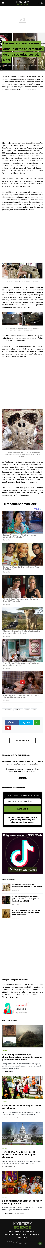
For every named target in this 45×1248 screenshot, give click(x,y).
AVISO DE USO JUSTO (12, 1235)
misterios (18, 710)
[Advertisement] (22, 116)
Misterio (5, 37)
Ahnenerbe (7, 710)
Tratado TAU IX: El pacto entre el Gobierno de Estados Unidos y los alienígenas (19, 1154)
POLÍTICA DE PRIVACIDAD (25, 1232)
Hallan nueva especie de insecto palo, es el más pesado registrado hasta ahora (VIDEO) (25, 899)
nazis (27, 710)
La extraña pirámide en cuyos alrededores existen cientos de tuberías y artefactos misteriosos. (22, 1057)
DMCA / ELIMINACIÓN (31, 1235)
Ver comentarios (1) (22, 740)
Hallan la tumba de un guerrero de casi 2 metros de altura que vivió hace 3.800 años (26, 912)
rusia (34, 710)
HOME (10, 1232)
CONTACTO (22, 1238)
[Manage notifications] (40, 1243)
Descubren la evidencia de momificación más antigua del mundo (27, 886)
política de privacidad (20, 820)
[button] (3, 3)
